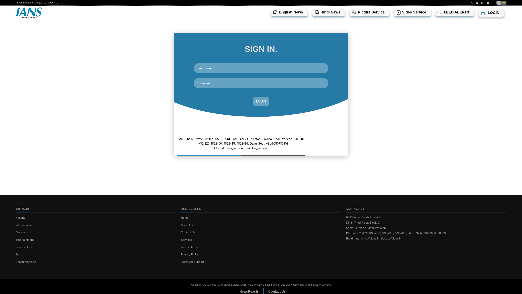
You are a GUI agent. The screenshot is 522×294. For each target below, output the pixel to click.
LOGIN (261, 101)
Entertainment (24, 239)
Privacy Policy (190, 254)
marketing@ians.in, (230, 148)
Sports (19, 254)
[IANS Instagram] (481, 3)
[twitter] (470, 3)
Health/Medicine (25, 261)
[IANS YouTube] (486, 3)
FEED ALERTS (456, 12)
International (23, 225)
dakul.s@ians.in (256, 148)
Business (21, 232)
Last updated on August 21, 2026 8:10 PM (40, 2)
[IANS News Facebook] (475, 3)
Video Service (414, 12)
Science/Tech (24, 247)
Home (185, 217)
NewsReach (248, 291)
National (20, 217)
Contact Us (188, 232)
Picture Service (371, 12)
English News (291, 12)
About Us (187, 225)
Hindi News (330, 12)
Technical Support (192, 261)
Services (186, 239)
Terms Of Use (190, 247)
